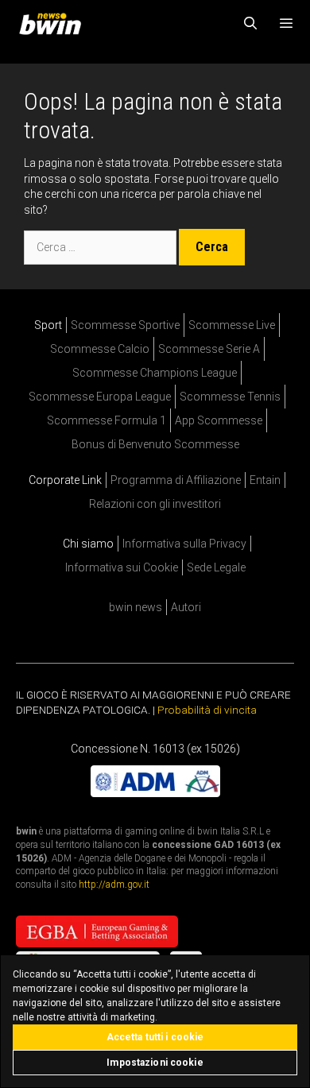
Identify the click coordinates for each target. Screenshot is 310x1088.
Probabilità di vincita (207, 709)
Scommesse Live (231, 325)
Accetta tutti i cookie (155, 1037)
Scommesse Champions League (154, 372)
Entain (265, 480)
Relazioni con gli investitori (155, 504)
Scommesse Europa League (100, 396)
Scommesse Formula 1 (106, 420)
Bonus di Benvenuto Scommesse (155, 444)
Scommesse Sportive (125, 325)
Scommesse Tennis (230, 396)
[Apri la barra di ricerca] (251, 24)
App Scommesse (218, 420)
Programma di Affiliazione (175, 480)
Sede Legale (216, 567)
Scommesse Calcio (99, 349)
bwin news (135, 607)
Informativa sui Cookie (121, 567)
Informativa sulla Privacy (184, 543)
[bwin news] (54, 24)
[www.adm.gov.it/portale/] (155, 793)
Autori (186, 607)
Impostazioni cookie (155, 1062)
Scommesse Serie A (209, 349)
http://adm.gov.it (114, 884)
